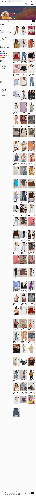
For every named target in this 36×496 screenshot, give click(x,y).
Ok (32, 493)
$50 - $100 (3, 65)
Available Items (4, 89)
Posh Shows (22, 3)
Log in (31, 1)
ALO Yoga (3, 39)
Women (7, 3)
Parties (18, 3)
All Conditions (4, 82)
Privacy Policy (17, 494)
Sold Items (3, 94)
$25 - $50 (3, 64)
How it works (26, 4)
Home (15, 3)
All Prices (3, 61)
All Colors (3, 51)
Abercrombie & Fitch (5, 35)
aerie (2, 38)
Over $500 (3, 68)
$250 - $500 (4, 67)
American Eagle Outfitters (6, 40)
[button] (9, 1)
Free (2, 77)
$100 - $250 (4, 66)
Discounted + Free (4, 78)
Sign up (34, 1)
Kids (12, 3)
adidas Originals (4, 37)
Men (10, 3)
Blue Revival (4, 44)
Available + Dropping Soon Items (6, 91)
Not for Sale (3, 95)
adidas (3, 36)
